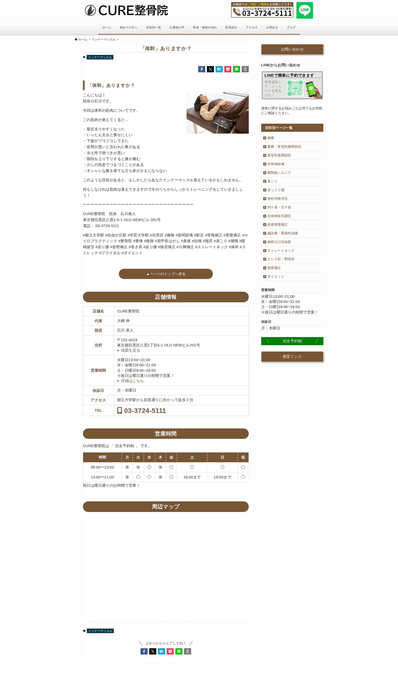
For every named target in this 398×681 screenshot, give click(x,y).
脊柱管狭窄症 (277, 198)
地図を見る (130, 350)
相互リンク (292, 356)
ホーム (106, 27)
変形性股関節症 (279, 155)
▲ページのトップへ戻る (166, 274)
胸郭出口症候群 (279, 242)
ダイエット (275, 276)
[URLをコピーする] (245, 69)
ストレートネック (281, 250)
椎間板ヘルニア (279, 172)
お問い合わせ (292, 49)
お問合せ (272, 27)
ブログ (291, 27)
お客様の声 (177, 27)
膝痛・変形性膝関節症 (284, 146)
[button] (201, 69)
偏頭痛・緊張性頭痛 (282, 233)
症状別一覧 (153, 27)
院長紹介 (231, 27)
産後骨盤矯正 (277, 224)
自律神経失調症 (279, 216)
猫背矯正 (274, 268)
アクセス (252, 27)
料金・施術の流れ (205, 27)
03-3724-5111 (144, 410)
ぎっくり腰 (275, 190)
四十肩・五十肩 (279, 207)
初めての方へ (129, 27)
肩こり (272, 181)
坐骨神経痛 (275, 164)
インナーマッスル (100, 57)
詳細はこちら (132, 381)
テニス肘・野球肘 (281, 259)
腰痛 (270, 138)
